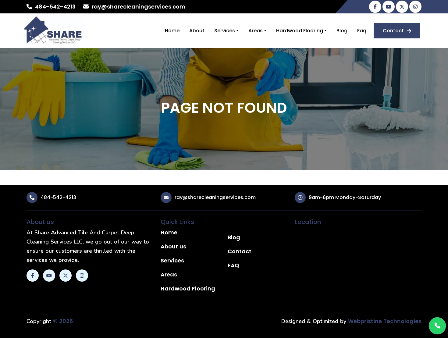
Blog (341, 30)
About (196, 30)
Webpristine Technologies (384, 321)
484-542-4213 (55, 6)
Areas (255, 30)
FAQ (233, 265)
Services (224, 30)
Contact (393, 30)
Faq (361, 30)
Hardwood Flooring (299, 30)
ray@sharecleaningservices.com (138, 6)
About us (173, 246)
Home (172, 30)
